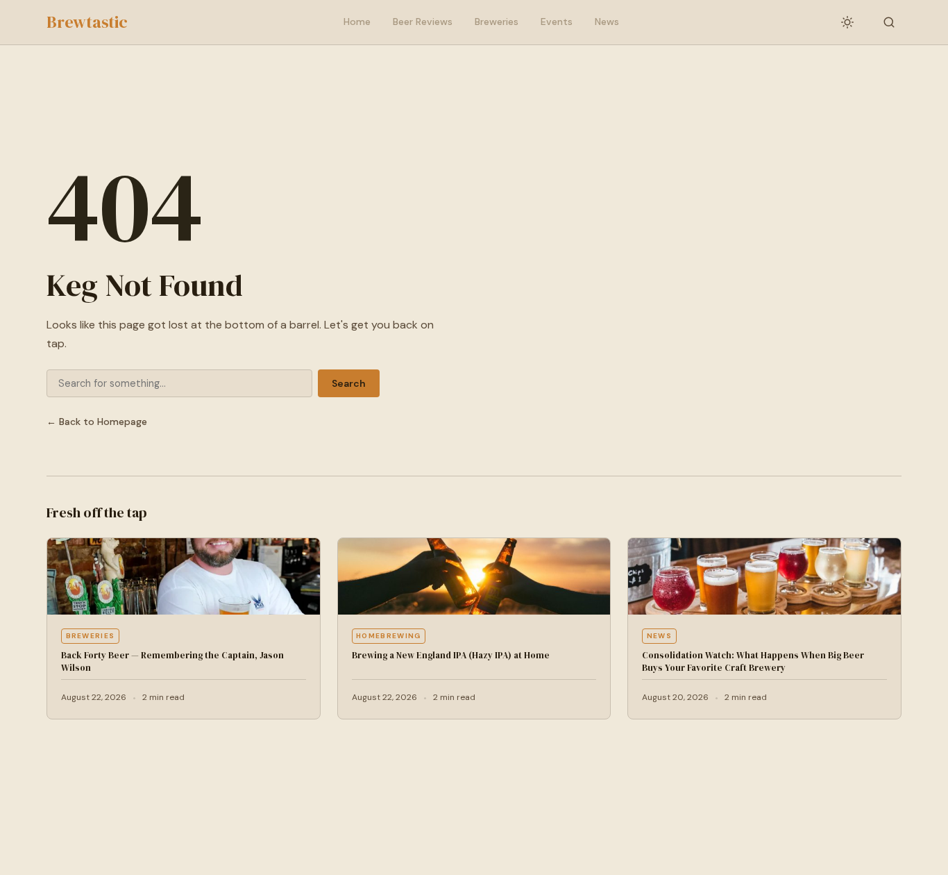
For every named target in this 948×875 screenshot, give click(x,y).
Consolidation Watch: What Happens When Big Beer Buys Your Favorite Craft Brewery (753, 661)
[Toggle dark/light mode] (847, 22)
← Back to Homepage (96, 421)
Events (557, 21)
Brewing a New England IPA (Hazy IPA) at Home (451, 655)
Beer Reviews (422, 21)
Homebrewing (388, 635)
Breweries (496, 21)
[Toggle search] (889, 22)
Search (349, 383)
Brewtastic (87, 21)
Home (357, 21)
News (607, 21)
